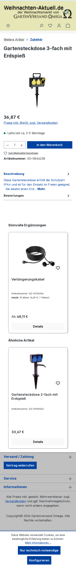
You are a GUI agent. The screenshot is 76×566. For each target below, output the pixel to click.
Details (38, 326)
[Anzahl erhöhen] (22, 145)
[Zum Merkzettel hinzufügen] (58, 268)
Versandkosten (15, 501)
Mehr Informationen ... (38, 542)
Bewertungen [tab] (14, 195)
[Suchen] (41, 25)
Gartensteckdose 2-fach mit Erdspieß (34, 396)
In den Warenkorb (50, 145)
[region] (38, 90)
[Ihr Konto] (59, 25)
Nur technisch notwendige (39, 550)
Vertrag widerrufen (20, 465)
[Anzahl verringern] (7, 145)
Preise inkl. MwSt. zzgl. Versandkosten (31, 123)
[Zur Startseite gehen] (38, 12)
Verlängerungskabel (27, 279)
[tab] (37, 181)
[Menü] (8, 25)
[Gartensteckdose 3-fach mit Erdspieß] (38, 90)
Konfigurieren (39, 560)
